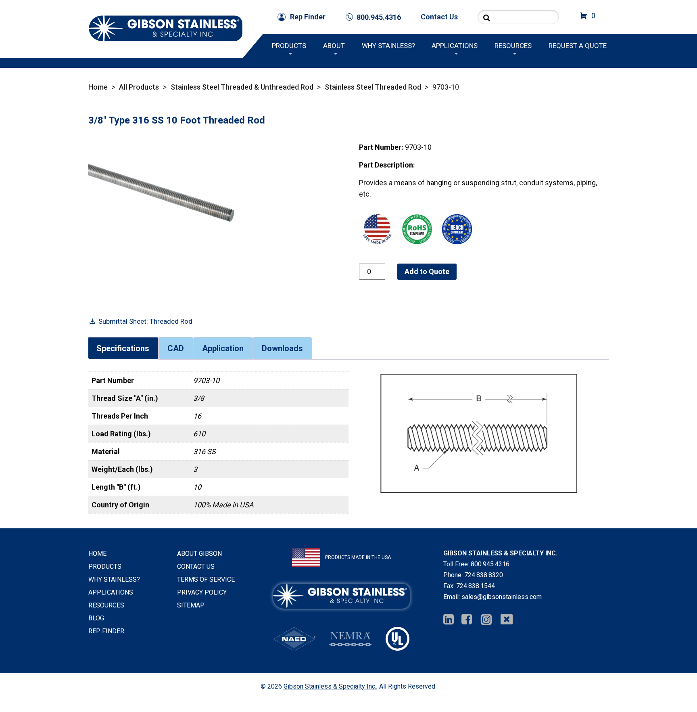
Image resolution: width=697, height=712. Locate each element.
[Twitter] (507, 620)
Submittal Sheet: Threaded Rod (145, 321)
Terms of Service (206, 579)
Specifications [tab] (122, 348)
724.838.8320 (483, 575)
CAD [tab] (175, 348)
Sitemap (191, 605)
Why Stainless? (388, 46)
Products (289, 46)
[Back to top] (669, 684)
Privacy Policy (202, 592)
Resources (513, 46)
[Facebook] (466, 620)
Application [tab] (223, 348)
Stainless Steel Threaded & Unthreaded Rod (242, 87)
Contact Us (439, 17)
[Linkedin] (448, 620)
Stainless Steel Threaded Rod (373, 87)
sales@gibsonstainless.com (501, 597)
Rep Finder (308, 17)
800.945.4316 (490, 564)
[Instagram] (486, 620)
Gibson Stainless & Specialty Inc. (330, 686)
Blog (96, 618)
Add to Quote (427, 271)
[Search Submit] (486, 17)
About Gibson (199, 553)
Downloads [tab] (282, 348)
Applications (455, 46)
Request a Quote (578, 46)
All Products (139, 87)
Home (98, 87)
